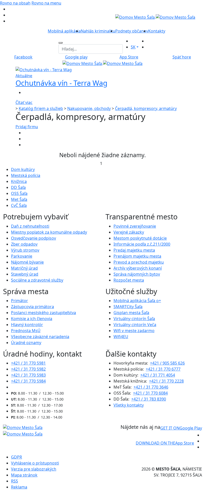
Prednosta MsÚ (25, 330)
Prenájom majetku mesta (137, 256)
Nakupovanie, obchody (89, 108)
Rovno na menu (46, 3)
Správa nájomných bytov (137, 274)
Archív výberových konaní (138, 268)
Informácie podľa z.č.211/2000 (142, 244)
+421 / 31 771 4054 (157, 375)
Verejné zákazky (129, 232)
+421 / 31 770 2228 (166, 381)
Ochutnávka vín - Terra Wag (62, 83)
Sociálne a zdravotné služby (37, 280)
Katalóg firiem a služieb (41, 108)
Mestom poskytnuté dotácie (140, 238)
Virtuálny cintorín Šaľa (134, 318)
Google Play (181, 428)
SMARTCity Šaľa (128, 306)
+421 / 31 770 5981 (28, 363)
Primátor (19, 300)
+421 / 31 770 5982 (28, 369)
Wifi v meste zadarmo (134, 330)
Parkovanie (21, 256)
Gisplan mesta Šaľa (131, 312)
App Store (165, 443)
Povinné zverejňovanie (135, 226)
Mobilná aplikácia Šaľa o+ (137, 300)
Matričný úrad (24, 268)
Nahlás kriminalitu (98, 31)
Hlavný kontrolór (27, 324)
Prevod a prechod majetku (139, 262)
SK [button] (133, 47)
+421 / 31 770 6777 (163, 369)
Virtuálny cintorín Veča (135, 324)
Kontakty (156, 31)
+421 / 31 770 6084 (150, 393)
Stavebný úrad (24, 274)
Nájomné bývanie (27, 262)
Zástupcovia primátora (32, 306)
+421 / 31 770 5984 (28, 381)
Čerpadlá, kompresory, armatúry (146, 108)
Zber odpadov (24, 244)
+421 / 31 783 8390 (148, 399)
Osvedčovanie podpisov (33, 238)
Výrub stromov (25, 250)
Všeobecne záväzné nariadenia (40, 336)
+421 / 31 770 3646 (151, 387)
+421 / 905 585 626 (167, 363)
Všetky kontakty (129, 405)
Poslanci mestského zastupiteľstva (43, 312)
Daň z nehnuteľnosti (30, 226)
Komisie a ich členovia (31, 318)
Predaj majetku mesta (134, 250)
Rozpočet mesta (129, 280)
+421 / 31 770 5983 (28, 375)
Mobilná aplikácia (64, 31)
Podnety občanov (131, 31)
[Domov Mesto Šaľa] (102, 63)
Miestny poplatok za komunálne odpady (49, 232)
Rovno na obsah (15, 3)
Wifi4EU (121, 336)
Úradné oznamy (26, 342)
